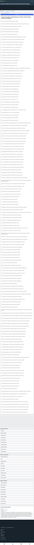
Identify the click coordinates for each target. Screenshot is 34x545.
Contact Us (2, 535)
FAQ (1, 533)
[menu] (17, 11)
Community (2, 534)
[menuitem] (2, 11)
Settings (17, 14)
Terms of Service (3, 539)
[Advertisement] (17, 8)
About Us (2, 529)
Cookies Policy (3, 538)
